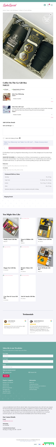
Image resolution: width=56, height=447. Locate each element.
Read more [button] (32, 332)
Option (14, 95)
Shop (8, 10)
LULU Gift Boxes (14, 10)
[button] (51, 15)
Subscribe (6, 375)
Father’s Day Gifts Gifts (8, 165)
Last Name (5, 359)
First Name (5, 353)
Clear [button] (52, 101)
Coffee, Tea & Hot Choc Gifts (10, 170)
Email (4, 364)
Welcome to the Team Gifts (20, 165)
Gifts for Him (20, 170)
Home (4, 10)
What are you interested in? (9, 370)
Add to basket (28, 148)
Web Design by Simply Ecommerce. (28, 441)
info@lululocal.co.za (8, 421)
